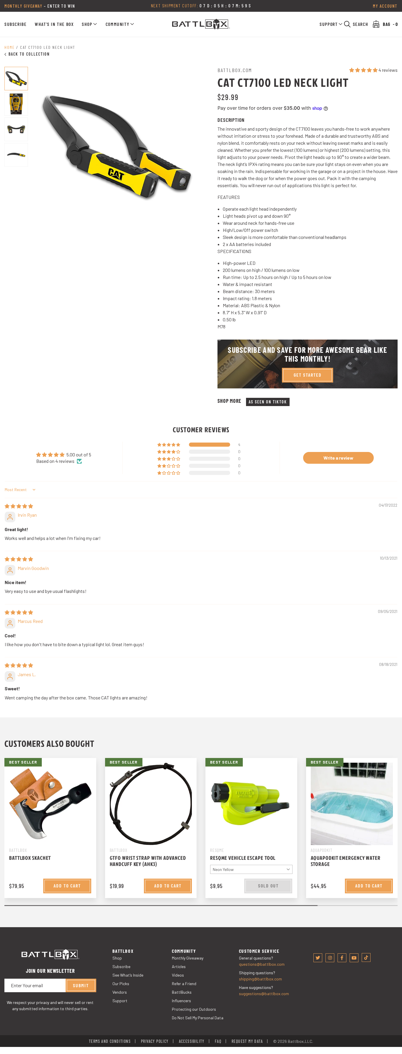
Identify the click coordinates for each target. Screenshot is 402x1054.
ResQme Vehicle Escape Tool (242, 858)
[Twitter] (317, 957)
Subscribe (15, 24)
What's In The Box (54, 24)
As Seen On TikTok (268, 401)
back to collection (29, 53)
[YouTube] (354, 957)
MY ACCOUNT (385, 6)
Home (9, 47)
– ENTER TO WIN (39, 6)
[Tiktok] (366, 957)
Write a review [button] (338, 457)
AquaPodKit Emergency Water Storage (346, 861)
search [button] (360, 24)
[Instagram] (329, 957)
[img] (19, 506)
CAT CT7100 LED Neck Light (47, 47)
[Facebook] (342, 957)
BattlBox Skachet (30, 858)
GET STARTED (308, 375)
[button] (89, 24)
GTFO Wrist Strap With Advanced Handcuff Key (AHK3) (148, 861)
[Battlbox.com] (200, 24)
